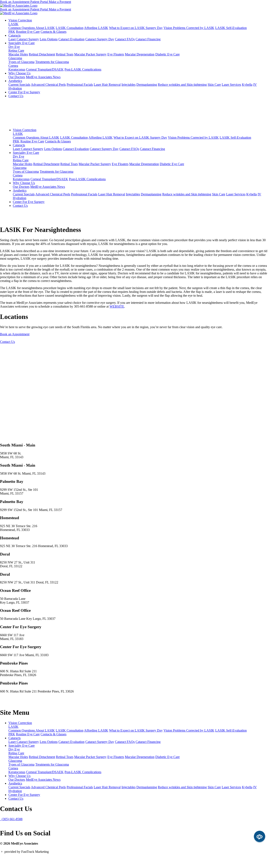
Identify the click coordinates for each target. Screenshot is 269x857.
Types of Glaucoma (21, 62)
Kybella (247, 84)
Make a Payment (60, 2)
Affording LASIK (96, 28)
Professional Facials (80, 84)
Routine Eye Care (28, 31)
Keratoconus (16, 69)
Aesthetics (15, 81)
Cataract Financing (148, 39)
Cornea (13, 65)
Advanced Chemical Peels (48, 84)
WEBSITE (116, 306)
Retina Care (16, 50)
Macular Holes (18, 54)
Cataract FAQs (125, 39)
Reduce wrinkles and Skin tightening (182, 84)
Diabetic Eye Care (167, 54)
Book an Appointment (15, 2)
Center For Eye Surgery (24, 92)
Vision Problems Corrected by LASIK (189, 28)
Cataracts (14, 35)
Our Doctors (16, 77)
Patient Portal (39, 2)
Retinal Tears (64, 54)
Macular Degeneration (139, 54)
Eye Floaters (115, 54)
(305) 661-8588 (11, 819)
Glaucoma (15, 58)
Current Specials (19, 84)
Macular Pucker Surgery (90, 54)
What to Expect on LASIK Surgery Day (136, 28)
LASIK (13, 24)
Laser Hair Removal (107, 84)
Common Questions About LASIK (31, 28)
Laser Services (231, 84)
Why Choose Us (19, 73)
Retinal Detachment (42, 54)
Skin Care (214, 84)
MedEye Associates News (43, 77)
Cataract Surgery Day (99, 39)
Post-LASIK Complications (83, 69)
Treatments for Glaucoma (52, 62)
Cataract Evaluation (71, 39)
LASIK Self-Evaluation (231, 28)
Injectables (128, 84)
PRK (11, 31)
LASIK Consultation (69, 28)
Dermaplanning (146, 84)
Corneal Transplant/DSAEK (45, 69)
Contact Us (15, 96)
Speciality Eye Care (21, 43)
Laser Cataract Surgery (23, 39)
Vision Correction (20, 20)
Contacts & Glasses (53, 31)
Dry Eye (14, 47)
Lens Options (49, 39)
